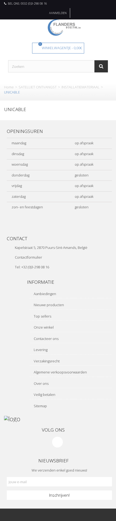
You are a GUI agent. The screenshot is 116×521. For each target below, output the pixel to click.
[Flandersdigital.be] (64, 27)
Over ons (41, 383)
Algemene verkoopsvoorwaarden (60, 372)
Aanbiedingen (44, 293)
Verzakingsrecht (46, 361)
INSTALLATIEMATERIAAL (81, 87)
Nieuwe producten (48, 304)
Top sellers (42, 316)
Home (9, 87)
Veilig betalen (44, 394)
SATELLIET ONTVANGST (38, 87)
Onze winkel (43, 327)
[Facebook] (57, 442)
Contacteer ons (46, 338)
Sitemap (40, 405)
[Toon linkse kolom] (29, 515)
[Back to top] (87, 515)
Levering (40, 349)
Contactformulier (28, 257)
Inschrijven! (59, 495)
